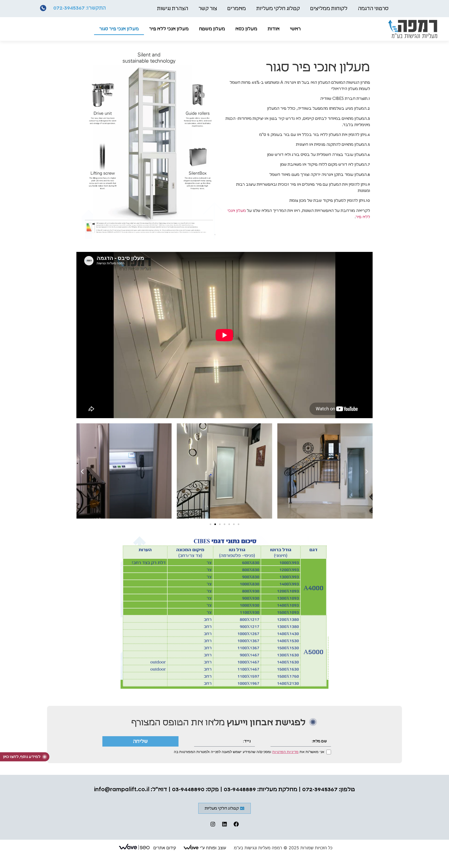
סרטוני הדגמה (373, 8)
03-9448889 (240, 789)
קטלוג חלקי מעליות (278, 8)
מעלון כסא (246, 29)
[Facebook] (236, 824)
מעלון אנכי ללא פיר (169, 29)
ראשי (295, 29)
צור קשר (208, 8)
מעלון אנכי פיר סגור (119, 29)
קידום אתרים (164, 847)
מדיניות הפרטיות (285, 752)
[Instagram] (213, 824)
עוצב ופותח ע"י (212, 847)
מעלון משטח (212, 29)
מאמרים (236, 8)
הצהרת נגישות (172, 8)
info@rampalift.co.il (121, 789)
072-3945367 (69, 8)
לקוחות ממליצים (328, 8)
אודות (274, 29)
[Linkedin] (224, 824)
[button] (82, 471)
